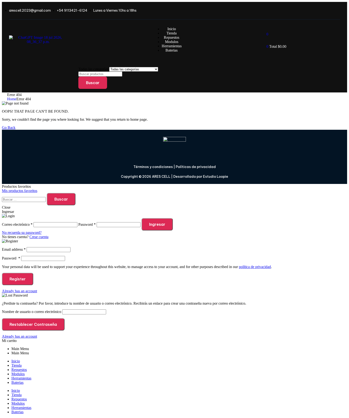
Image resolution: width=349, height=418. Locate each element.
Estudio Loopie (215, 176)
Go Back (8, 127)
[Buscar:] (24, 199)
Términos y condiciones (153, 167)
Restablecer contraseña (33, 324)
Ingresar (157, 224)
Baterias (17, 382)
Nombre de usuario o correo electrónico (31, 312)
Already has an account (19, 291)
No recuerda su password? (22, 233)
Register (17, 279)
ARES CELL (160, 176)
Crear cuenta (38, 237)
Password (11, 258)
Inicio (15, 361)
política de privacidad (255, 267)
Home (11, 99)
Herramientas (21, 378)
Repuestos (19, 370)
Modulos (18, 374)
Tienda (16, 365)
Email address (14, 249)
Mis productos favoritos (19, 191)
